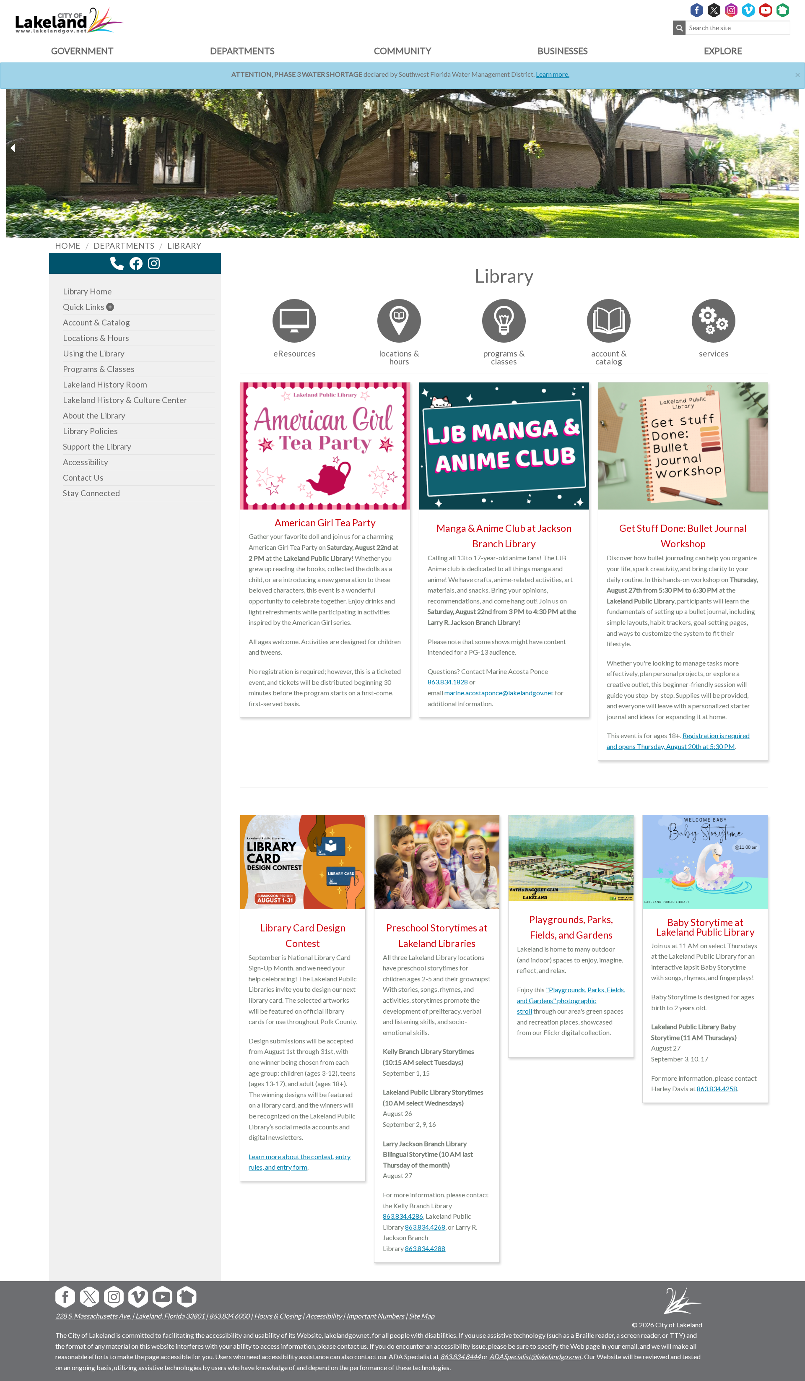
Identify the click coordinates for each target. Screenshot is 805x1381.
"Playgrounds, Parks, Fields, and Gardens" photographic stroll (571, 1000)
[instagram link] (154, 263)
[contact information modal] (117, 263)
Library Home (87, 291)
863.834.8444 (460, 1356)
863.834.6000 (229, 1316)
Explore (723, 50)
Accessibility (85, 462)
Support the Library (97, 446)
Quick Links (83, 307)
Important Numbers (375, 1316)
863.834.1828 (448, 682)
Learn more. (552, 74)
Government (82, 50)
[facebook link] (136, 263)
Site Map (421, 1316)
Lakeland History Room (105, 384)
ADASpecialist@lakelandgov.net (535, 1356)
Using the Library (94, 353)
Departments (242, 50)
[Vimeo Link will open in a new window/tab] (748, 11)
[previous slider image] (791, 148)
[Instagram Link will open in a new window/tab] (731, 11)
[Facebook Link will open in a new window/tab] (697, 11)
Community (402, 50)
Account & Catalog (96, 322)
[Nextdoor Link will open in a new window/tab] (782, 11)
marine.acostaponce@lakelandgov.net (498, 693)
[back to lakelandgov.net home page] (69, 19)
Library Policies (90, 431)
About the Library (94, 415)
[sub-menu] (110, 307)
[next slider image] (13, 148)
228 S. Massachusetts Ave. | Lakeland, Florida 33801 (130, 1316)
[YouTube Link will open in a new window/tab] (765, 11)
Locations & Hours (96, 338)
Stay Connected (91, 493)
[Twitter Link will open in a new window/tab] (714, 11)
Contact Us (83, 477)
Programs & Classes (99, 369)
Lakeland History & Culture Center (125, 400)
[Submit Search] (679, 28)
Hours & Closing (277, 1316)
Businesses (563, 50)
